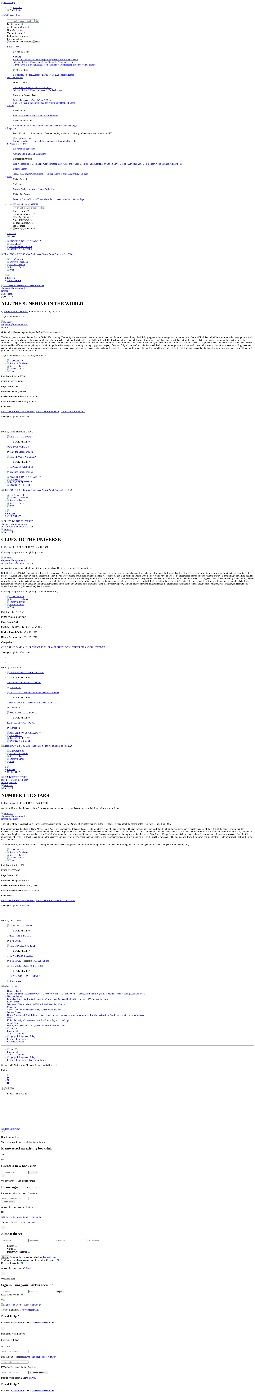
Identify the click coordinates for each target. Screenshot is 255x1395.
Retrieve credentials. (29, 1222)
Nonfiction (42, 62)
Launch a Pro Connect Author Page (97, 1015)
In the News (33, 103)
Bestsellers (18, 75)
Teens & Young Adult (77, 64)
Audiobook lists (39, 75)
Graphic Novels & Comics (54, 64)
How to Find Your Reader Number (39, 1357)
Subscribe (71, 141)
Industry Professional (17, 1252)
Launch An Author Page (73, 199)
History (71, 62)
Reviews (11, 278)
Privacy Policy (14, 1031)
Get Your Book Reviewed (55, 164)
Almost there (7, 1202)
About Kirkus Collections (43, 189)
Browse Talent (36, 199)
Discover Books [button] (14, 991)
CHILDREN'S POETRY (73, 411)
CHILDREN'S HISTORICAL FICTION (55, 900)
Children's (91, 64)
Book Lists (22, 999)
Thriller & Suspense (40, 59)
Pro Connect (13, 39)
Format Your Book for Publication (83, 164)
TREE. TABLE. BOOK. (19, 935)
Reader (10, 1246)
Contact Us (12, 1049)
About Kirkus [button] (13, 1023)
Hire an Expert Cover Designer (113, 164)
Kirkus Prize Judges (56, 1004)
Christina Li (10, 547)
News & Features (15, 30)
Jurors (55, 115)
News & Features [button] (15, 77)
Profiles (16, 100)
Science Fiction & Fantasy (25, 62)
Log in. (29, 1207)
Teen (39, 87)
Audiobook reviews (16, 27)
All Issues (43, 141)
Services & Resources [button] (17, 143)
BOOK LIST (15, 254)
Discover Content (21, 199)
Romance (73, 59)
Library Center (20, 169)
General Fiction (20, 87)
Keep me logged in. (10, 1263)
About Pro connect (52, 199)
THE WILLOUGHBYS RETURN (23, 976)
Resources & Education (24, 148)
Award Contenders (44, 125)
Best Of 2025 (53, 75)
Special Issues (31, 141)
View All (17, 56)
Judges (74, 125)
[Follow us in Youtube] (8, 1083)
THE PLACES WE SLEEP (20, 467)
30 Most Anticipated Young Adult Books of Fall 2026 (47, 254)
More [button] (9, 176)
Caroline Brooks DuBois (16, 311)
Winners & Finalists (22, 115)
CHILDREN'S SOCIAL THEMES (18, 411)
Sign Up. (31, 1378)
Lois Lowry (10, 803)
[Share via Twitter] (16, 264)
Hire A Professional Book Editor (28, 164)
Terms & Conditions (16, 1033)
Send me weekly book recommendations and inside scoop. (28, 1260)
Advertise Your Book (138, 164)
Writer (10, 1249)
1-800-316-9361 (17, 1322)
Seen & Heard (45, 100)
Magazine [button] (11, 128)
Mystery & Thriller (46, 90)
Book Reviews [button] (14, 46)
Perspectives (26, 100)
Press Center (41, 1025)
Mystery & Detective (59, 59)
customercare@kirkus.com (43, 1322)
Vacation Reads (66, 75)
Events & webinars (79, 174)
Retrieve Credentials (38, 1372)
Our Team (18, 1025)
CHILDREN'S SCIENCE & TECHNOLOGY (48, 647)
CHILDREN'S (14, 280)
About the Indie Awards (24, 125)
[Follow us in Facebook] (7, 1075)
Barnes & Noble (16, 526)
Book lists (27, 75)
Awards (35, 100)
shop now (6, 288)
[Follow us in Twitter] (8, 1077)
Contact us (12, 1028)
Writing (16, 153)
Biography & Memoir (58, 62)
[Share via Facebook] (17, 262)
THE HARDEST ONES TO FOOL (24, 682)
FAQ (33, 1025)
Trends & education (22, 174)
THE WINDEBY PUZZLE (20, 956)
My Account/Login (61, 1020)
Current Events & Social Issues (27, 64)
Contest (27, 1025)
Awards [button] (10, 105)
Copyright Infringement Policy (21, 1036)
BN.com (29, 526)
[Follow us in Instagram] (8, 1080)
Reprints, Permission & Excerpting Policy (18, 1040)
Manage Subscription (57, 141)
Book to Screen (20, 103)
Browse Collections (22, 189)
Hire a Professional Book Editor (22, 1015)
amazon (4, 291)
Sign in (5, 1257)
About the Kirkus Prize (42, 115)
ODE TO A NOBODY (18, 446)
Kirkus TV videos (89, 999)
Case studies (37, 174)
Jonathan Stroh (42, 961)
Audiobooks (18, 59)
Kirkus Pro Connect (43, 1020)
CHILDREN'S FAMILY (47, 411)
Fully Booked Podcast (65, 103)
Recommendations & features (56, 174)
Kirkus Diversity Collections (20, 1020)
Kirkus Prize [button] (13, 1001)
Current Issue (19, 141)
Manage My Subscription (40, 1009)
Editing (23, 153)
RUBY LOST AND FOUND (21, 722)
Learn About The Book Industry (129, 1015)
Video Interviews (15, 33)
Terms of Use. (49, 1257)
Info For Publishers (56, 1025)
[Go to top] (8, 1088)
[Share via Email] (15, 267)
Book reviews (14, 24)
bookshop (13, 782)
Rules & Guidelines (62, 125)
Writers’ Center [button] (14, 1012)
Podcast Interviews (16, 36)
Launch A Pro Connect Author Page (165, 164)
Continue (33, 1172)
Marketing (41, 153)
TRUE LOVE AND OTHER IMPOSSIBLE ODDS (32, 702)
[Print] (10, 270)
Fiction (27, 59)
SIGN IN (17, 7)
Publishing (32, 153)
